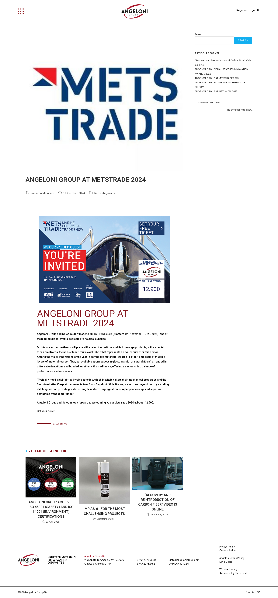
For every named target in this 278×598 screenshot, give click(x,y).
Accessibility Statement (233, 573)
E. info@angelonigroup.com (183, 559)
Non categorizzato (106, 193)
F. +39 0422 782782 (144, 563)
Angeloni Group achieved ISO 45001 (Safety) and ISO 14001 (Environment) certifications (51, 509)
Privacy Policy (227, 546)
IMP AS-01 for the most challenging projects (104, 511)
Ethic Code (225, 561)
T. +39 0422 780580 (145, 559)
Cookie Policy (227, 550)
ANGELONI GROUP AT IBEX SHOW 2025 (216, 91)
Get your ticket (45, 411)
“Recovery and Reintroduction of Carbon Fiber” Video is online (157, 502)
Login (251, 10)
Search (199, 34)
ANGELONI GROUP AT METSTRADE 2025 (216, 78)
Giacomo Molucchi (42, 193)
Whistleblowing (228, 569)
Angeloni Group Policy (231, 558)
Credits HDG (253, 592)
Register (241, 10)
